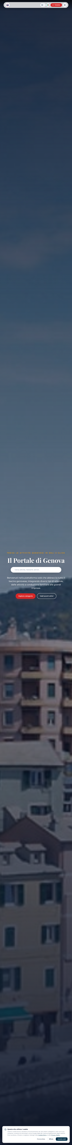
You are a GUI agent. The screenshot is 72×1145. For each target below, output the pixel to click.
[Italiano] (48, 5)
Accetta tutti (62, 1139)
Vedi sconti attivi (46, 596)
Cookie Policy (42, 1135)
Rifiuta (51, 1139)
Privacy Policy (55, 1135)
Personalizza (41, 1139)
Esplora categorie (26, 596)
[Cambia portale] (43, 5)
